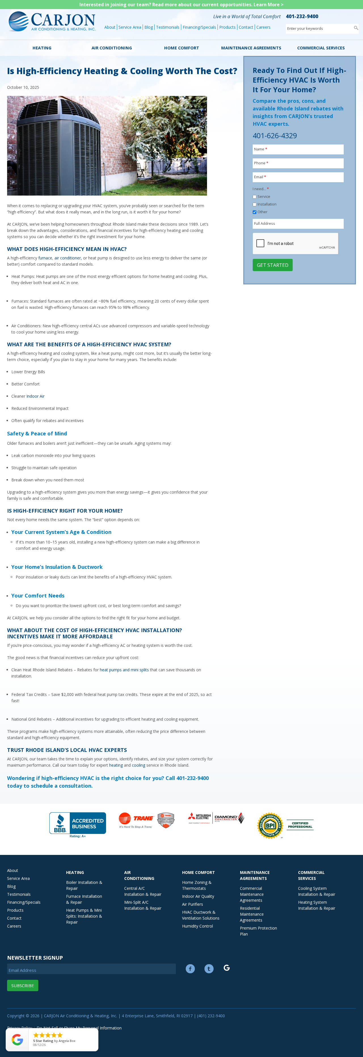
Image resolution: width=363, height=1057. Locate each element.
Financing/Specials (199, 27)
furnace (45, 258)
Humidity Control (197, 926)
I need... (261, 188)
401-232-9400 (302, 16)
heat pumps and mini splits (124, 669)
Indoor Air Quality (198, 896)
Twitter (209, 968)
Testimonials (168, 27)
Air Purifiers (192, 904)
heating (116, 765)
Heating (42, 48)
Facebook (190, 968)
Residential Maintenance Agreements (252, 914)
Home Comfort (181, 48)
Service (264, 196)
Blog (148, 27)
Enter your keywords (305, 28)
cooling (139, 765)
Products (227, 27)
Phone (261, 162)
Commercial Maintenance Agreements (252, 894)
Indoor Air (35, 396)
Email (260, 176)
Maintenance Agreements (251, 48)
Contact (246, 27)
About (109, 27)
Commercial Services (321, 48)
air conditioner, (68, 258)
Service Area (130, 27)
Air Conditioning (112, 48)
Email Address (22, 970)
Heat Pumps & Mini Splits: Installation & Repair (84, 916)
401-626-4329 (275, 135)
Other (262, 211)
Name (260, 149)
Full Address (264, 223)
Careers (263, 27)
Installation (267, 204)
